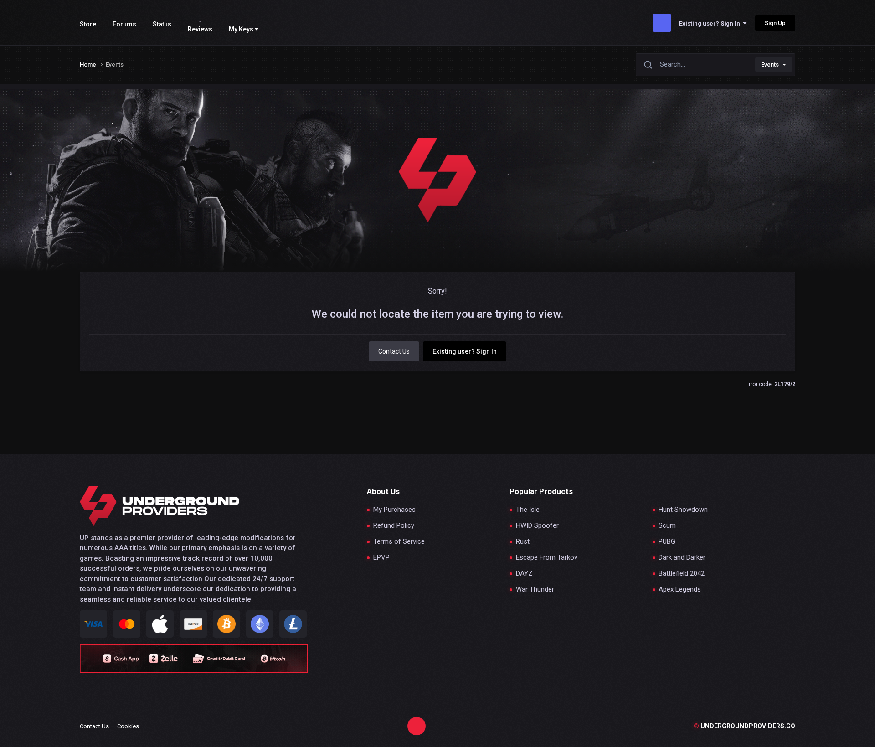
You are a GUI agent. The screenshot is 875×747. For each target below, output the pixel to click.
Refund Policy (393, 525)
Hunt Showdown (683, 509)
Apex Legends (680, 589)
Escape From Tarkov (546, 557)
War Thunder (535, 589)
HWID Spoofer (537, 525)
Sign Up (775, 23)
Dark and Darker (682, 557)
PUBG (667, 541)
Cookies (128, 726)
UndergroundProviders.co (744, 726)
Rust (523, 541)
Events (770, 64)
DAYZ (524, 573)
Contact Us (394, 351)
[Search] (648, 64)
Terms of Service (399, 541)
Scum (667, 525)
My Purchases (394, 509)
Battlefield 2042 (682, 573)
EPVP (381, 557)
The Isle (528, 509)
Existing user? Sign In (711, 23)
